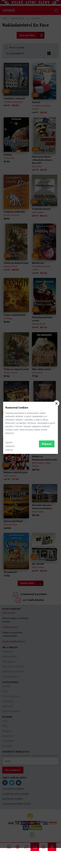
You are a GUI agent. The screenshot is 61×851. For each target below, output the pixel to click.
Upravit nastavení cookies (10, 446)
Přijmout (47, 443)
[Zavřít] (56, 403)
